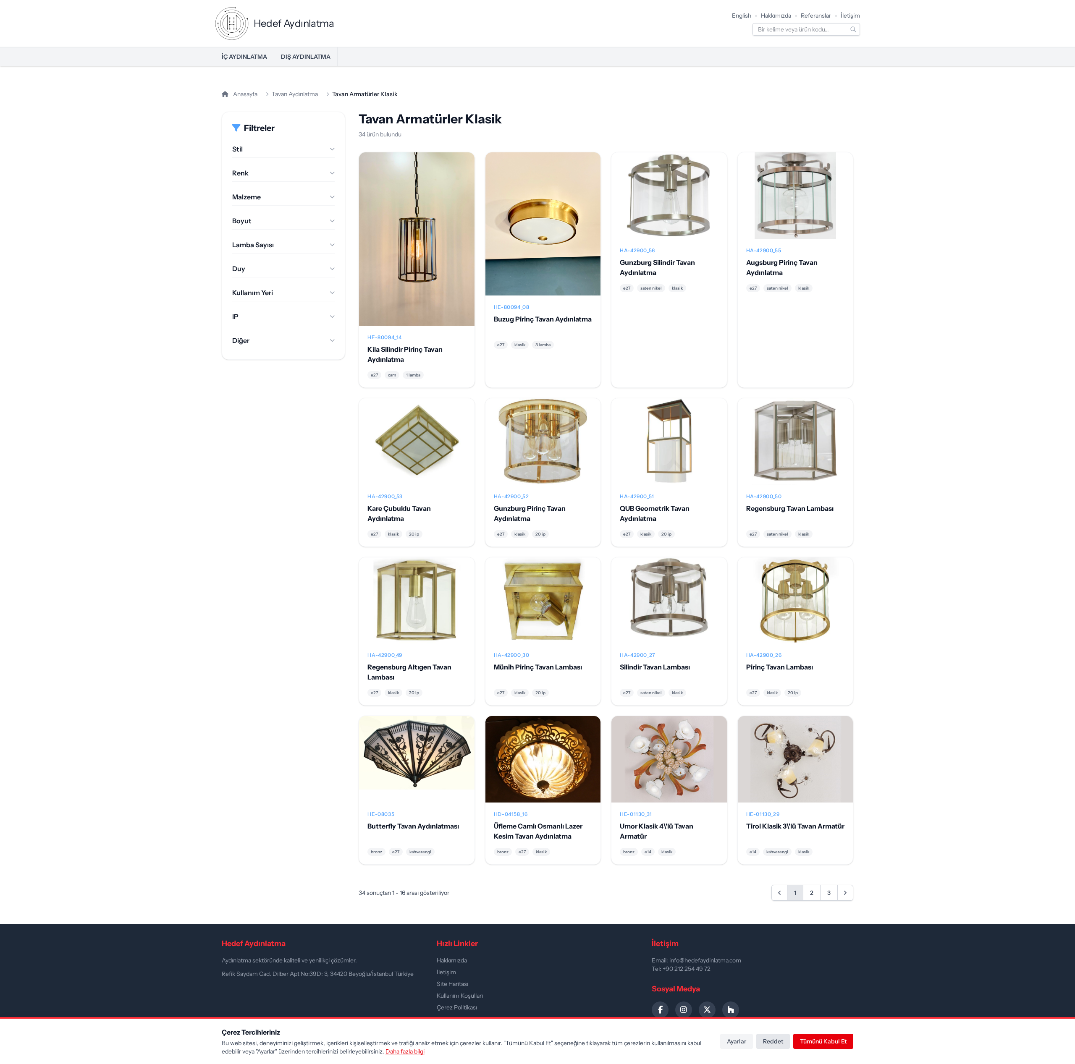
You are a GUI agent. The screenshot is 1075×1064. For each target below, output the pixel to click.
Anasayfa (244, 94)
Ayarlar (736, 1041)
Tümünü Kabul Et (823, 1041)
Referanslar (816, 15)
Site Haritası (452, 984)
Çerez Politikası (457, 1007)
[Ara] (853, 29)
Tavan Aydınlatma (295, 94)
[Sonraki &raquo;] (845, 893)
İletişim (850, 15)
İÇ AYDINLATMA (244, 56)
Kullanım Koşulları (460, 995)
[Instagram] (683, 1009)
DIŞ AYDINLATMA (305, 56)
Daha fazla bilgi (405, 1051)
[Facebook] (660, 1009)
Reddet (773, 1041)
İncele (416, 245)
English (741, 15)
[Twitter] (707, 1009)
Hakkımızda (776, 15)
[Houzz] (730, 1009)
